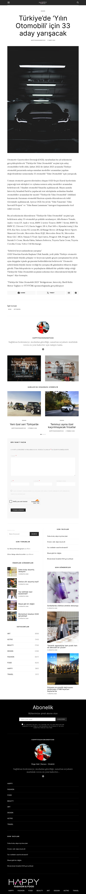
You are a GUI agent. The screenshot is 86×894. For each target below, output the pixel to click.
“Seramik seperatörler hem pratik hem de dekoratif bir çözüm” (62, 646)
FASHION (10, 657)
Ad (12, 481)
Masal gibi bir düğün (26, 604)
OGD (10, 309)
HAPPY (62, 361)
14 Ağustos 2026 (23, 596)
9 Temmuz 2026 (32, 428)
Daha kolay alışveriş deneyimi (26, 571)
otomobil (18, 309)
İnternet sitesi (61, 481)
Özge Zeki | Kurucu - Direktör (43, 764)
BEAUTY (10, 645)
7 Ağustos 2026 (52, 693)
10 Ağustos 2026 (23, 606)
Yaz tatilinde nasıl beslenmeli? (25, 593)
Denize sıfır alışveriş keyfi (28, 582)
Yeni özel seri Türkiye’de (24, 424)
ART (24, 359)
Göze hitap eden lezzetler (16, 554)
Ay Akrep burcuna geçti (15, 549)
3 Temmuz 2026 (70, 431)
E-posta (37, 481)
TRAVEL (10, 674)
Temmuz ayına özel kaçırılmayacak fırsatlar (62, 426)
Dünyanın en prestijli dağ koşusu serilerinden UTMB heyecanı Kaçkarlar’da (60, 689)
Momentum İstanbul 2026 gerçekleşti (28, 615)
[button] (41, 434)
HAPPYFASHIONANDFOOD (38, 40)
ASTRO (10, 639)
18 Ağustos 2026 (23, 574)
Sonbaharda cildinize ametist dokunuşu (62, 606)
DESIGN (43, 11)
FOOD (9, 663)
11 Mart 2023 (51, 40)
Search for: (11, 530)
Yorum (13, 456)
